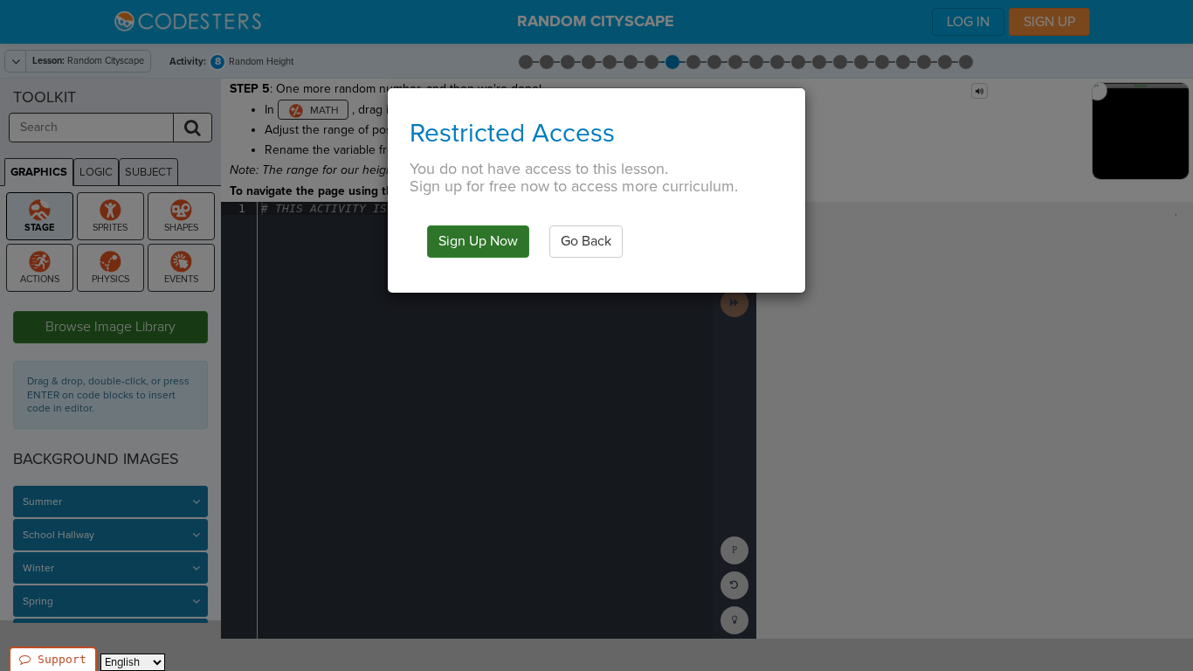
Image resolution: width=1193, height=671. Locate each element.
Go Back (586, 241)
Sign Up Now (478, 241)
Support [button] (62, 659)
